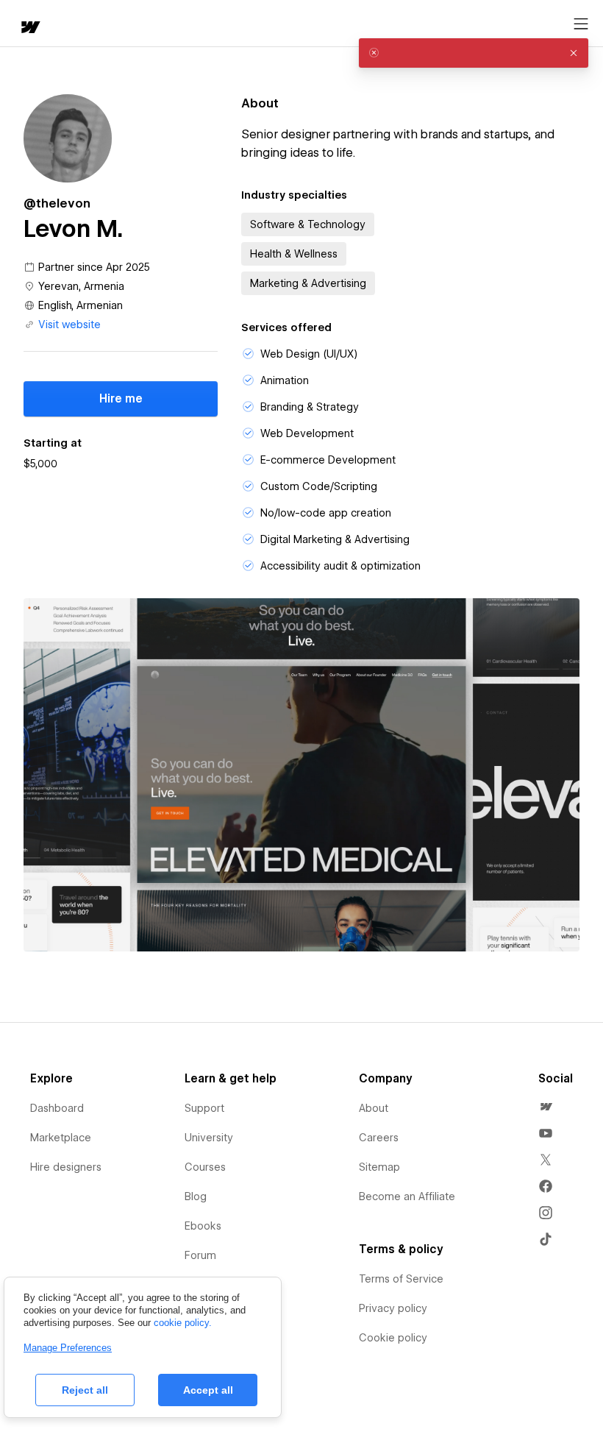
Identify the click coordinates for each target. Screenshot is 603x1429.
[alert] (473, 53)
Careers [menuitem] (379, 1137)
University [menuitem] (209, 1137)
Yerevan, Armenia (81, 286)
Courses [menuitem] (205, 1167)
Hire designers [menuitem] (65, 1167)
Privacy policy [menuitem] (393, 1308)
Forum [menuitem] (200, 1255)
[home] (29, 28)
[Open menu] (581, 24)
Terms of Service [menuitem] (401, 1279)
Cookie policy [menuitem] (393, 1338)
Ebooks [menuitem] (203, 1226)
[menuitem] (545, 1106)
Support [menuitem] (204, 1108)
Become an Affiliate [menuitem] (407, 1196)
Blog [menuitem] (196, 1196)
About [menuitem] (373, 1108)
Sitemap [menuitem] (379, 1167)
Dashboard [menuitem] (57, 1108)
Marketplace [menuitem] (60, 1137)
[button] (573, 53)
